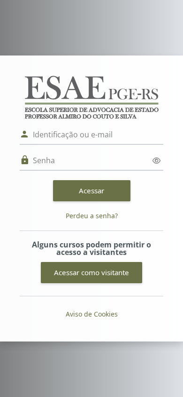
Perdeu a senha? (92, 215)
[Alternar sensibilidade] (156, 160)
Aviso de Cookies (92, 314)
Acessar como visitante (91, 272)
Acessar (91, 190)
